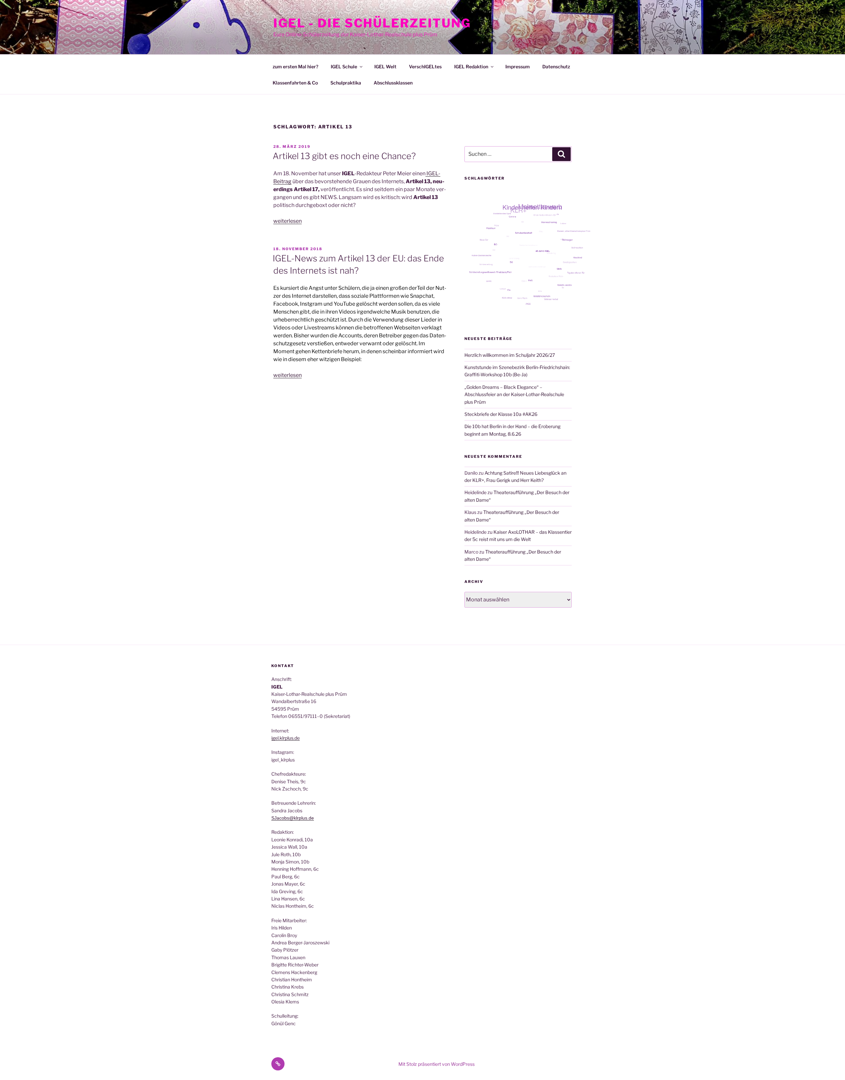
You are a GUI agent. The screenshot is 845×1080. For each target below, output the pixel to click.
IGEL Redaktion (471, 66)
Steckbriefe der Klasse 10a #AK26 (500, 414)
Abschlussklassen (393, 82)
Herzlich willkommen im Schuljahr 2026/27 (509, 355)
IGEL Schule (344, 66)
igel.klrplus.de (285, 738)
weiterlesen (287, 221)
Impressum (517, 66)
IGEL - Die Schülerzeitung (372, 23)
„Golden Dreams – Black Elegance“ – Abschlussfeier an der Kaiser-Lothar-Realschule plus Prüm (514, 394)
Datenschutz (556, 66)
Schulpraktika (345, 82)
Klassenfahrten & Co (295, 82)
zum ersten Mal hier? (295, 66)
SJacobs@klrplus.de (292, 818)
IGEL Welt (385, 66)
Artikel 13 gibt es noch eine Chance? (344, 156)
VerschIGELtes (425, 66)
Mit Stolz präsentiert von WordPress (436, 1064)
